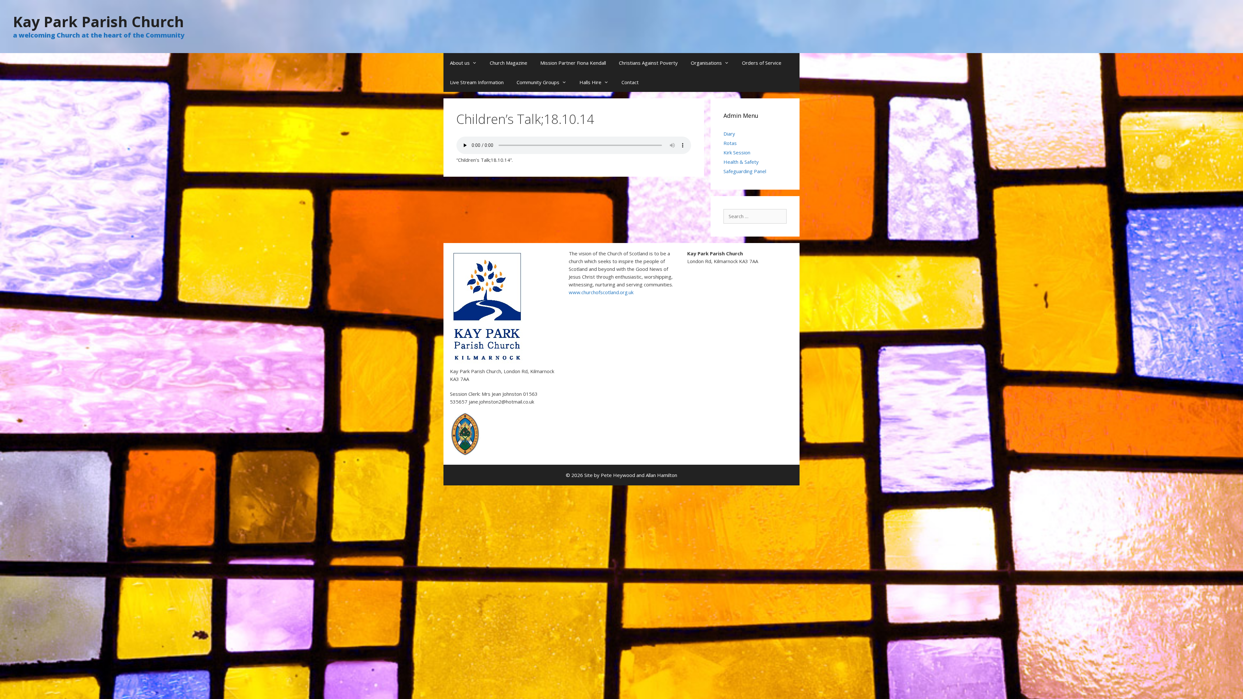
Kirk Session (736, 152)
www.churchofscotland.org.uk (601, 292)
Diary (729, 133)
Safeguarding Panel (744, 171)
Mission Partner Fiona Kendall (573, 63)
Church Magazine (508, 63)
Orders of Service (761, 63)
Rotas (730, 143)
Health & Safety (741, 162)
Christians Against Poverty (648, 63)
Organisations (706, 63)
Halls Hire (590, 82)
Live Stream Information (477, 82)
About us (460, 63)
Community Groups (538, 82)
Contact (630, 82)
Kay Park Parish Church (98, 21)
